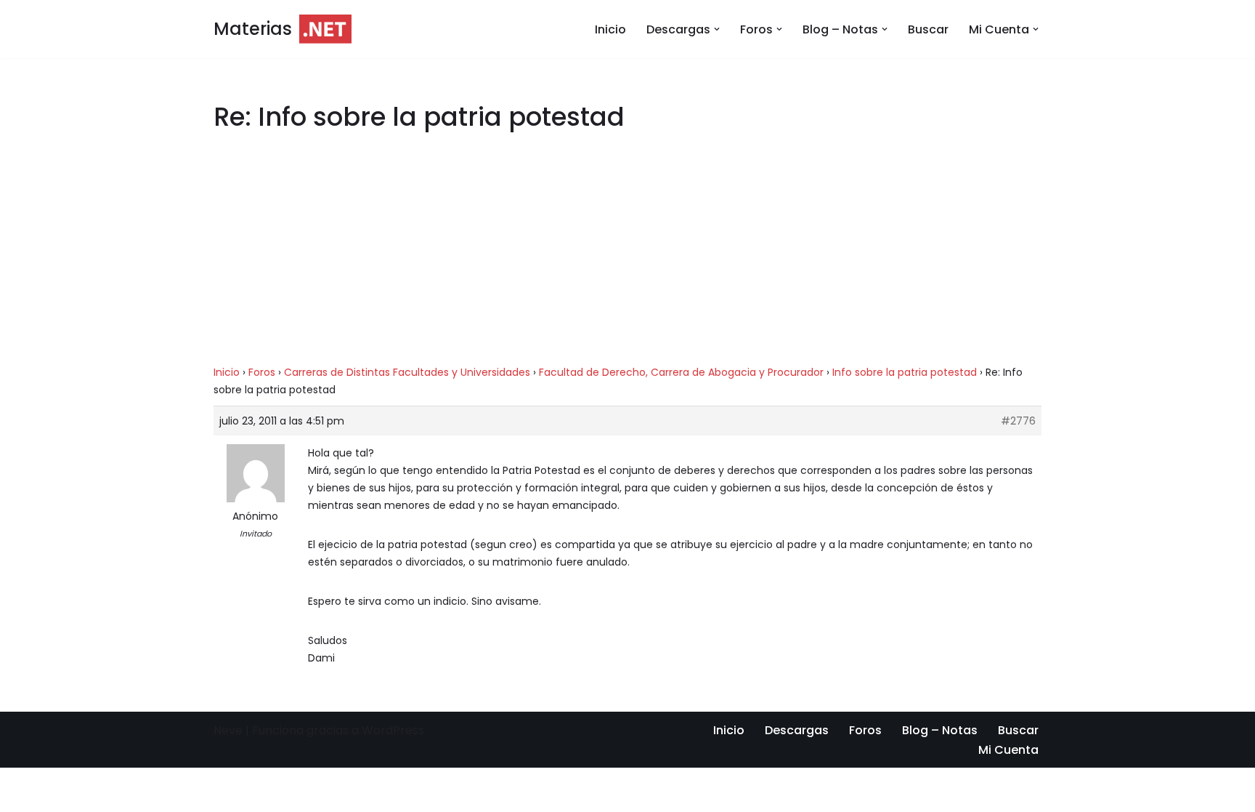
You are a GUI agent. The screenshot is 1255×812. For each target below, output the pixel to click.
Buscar (928, 29)
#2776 (1018, 421)
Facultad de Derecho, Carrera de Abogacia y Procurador (681, 372)
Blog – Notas (940, 730)
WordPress (393, 730)
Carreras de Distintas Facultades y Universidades (407, 372)
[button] (717, 29)
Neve (228, 730)
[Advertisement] (627, 256)
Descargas (797, 730)
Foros (261, 372)
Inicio (610, 29)
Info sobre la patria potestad (904, 372)
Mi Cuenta (1008, 749)
